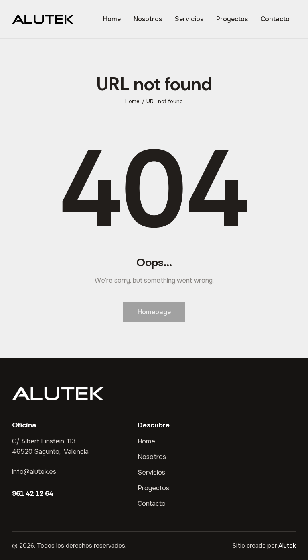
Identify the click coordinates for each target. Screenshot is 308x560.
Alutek (287, 546)
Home (132, 101)
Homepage (154, 312)
